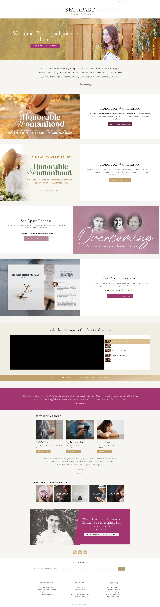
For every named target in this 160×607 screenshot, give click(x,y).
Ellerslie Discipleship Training (47, 589)
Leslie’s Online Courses (113, 594)
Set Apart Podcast (80, 592)
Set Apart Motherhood (47, 587)
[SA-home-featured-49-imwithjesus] (49, 429)
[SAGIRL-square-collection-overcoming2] (97, 502)
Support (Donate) (80, 589)
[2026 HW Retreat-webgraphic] (40, 138)
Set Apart (80, 11)
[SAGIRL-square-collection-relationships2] (115, 502)
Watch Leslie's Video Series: (80, 378)
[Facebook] (75, 552)
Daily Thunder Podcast (47, 592)
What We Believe (80, 596)
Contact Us (80, 587)
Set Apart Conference (113, 589)
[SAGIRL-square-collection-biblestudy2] (44, 502)
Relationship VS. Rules (118, 346)
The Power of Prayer (118, 359)
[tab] (127, 341)
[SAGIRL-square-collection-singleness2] (62, 502)
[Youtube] (85, 552)
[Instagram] (80, 552)
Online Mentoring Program (113, 592)
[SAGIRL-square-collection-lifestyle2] (80, 502)
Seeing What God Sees (118, 355)
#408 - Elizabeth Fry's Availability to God (36, 233)
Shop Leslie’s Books (113, 596)
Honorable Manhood (47, 594)
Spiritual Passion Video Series (80, 594)
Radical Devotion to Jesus (120, 341)
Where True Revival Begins (120, 350)
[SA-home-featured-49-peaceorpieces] (110, 429)
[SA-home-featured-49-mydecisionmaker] (80, 429)
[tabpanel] (57, 352)
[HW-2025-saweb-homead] (40, 200)
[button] (2, 287)
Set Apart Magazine (113, 587)
